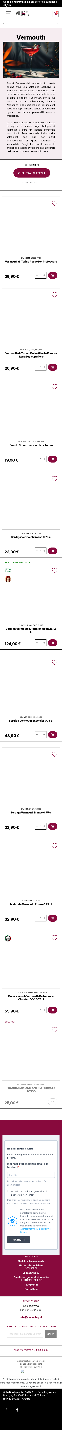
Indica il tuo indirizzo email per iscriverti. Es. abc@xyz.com (26, 1183)
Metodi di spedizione (31, 1265)
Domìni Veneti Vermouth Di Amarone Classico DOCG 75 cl (31, 997)
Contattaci (31, 1289)
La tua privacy (31, 1273)
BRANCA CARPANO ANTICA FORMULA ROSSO (31, 1089)
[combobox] (31, 24)
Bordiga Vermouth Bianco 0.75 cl (30, 812)
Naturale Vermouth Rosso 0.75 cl (31, 904)
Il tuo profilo (31, 1285)
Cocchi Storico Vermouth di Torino (31, 445)
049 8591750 (31, 1306)
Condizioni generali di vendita (31, 1277)
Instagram (5, 1409)
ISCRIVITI (18, 1239)
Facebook (17, 1409)
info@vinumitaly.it (31, 1317)
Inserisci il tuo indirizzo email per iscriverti (27, 1165)
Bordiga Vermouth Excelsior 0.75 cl (31, 720)
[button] (54, 203)
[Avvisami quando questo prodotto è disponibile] (52, 1101)
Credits (26, 1398)
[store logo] (22, 14)
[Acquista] (52, 275)
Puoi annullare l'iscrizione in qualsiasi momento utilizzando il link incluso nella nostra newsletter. (28, 1202)
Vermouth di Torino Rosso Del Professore (31, 261)
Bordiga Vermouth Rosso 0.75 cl (31, 537)
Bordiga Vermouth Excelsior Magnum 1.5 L (31, 630)
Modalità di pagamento (31, 1261)
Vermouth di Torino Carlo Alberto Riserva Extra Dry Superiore (31, 355)
